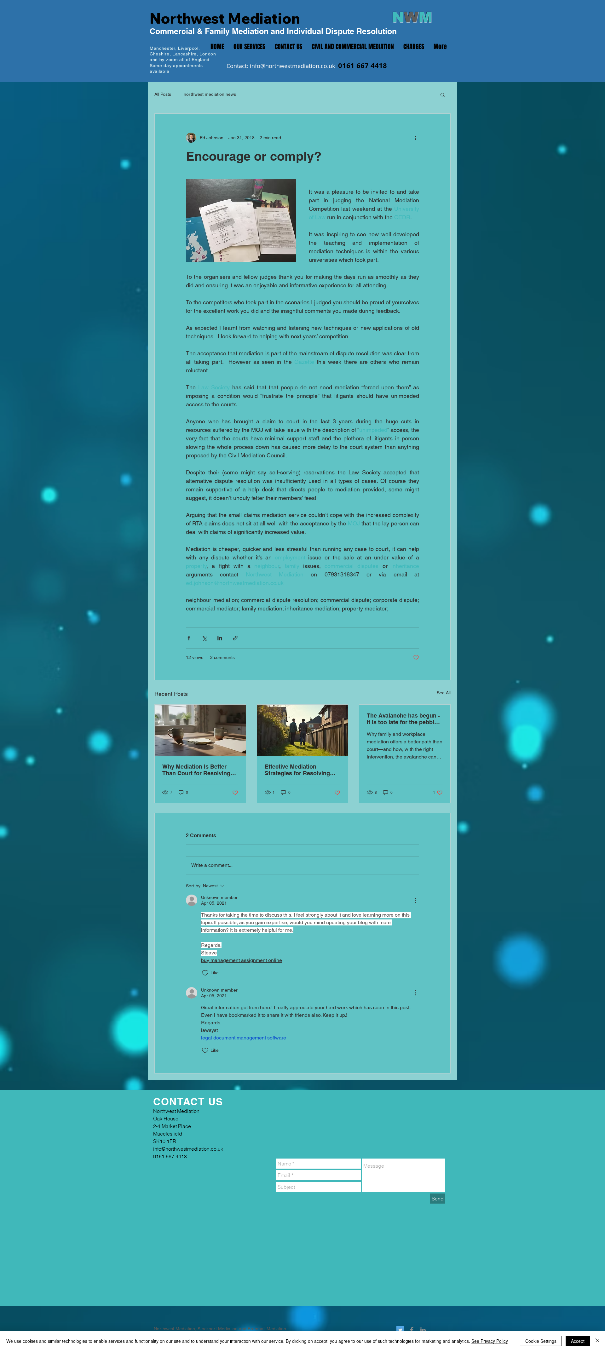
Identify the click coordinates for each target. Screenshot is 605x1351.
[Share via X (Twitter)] (204, 638)
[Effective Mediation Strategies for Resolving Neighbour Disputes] (302, 730)
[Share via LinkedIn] (220, 638)
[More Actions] (415, 900)
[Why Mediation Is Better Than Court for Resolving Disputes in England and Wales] (200, 730)
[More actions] (415, 137)
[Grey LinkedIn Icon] (423, 1330)
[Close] (597, 1341)
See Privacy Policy (489, 1341)
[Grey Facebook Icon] (412, 1330)
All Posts (162, 94)
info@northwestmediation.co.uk (292, 66)
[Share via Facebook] (189, 638)
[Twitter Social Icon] (400, 1330)
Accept (578, 1341)
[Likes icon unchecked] (205, 973)
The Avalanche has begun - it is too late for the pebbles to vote (404, 718)
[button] (443, 94)
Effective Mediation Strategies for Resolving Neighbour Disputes (297, 769)
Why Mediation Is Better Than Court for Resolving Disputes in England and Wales (196, 769)
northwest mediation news (210, 94)
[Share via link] (235, 638)
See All (444, 692)
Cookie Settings (540, 1341)
